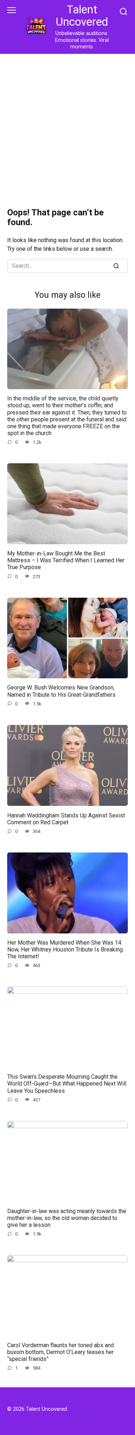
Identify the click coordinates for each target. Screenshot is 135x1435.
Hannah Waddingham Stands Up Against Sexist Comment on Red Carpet (66, 818)
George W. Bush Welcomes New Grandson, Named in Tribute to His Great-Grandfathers (61, 691)
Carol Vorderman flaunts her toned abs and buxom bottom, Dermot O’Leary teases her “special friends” (60, 1351)
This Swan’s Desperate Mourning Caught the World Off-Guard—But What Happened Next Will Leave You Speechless (66, 1083)
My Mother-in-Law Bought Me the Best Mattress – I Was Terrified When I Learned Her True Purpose (66, 560)
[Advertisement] (67, 125)
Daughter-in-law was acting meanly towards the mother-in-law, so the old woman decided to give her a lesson (66, 1217)
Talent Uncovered (82, 16)
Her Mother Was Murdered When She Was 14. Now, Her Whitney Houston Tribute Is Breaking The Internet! (65, 949)
